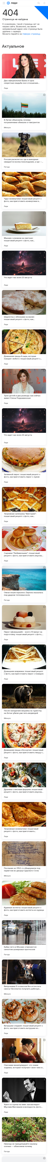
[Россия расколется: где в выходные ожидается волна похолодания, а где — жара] (24, 151)
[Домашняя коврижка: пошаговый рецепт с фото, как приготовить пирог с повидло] (24, 663)
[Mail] (8, 3)
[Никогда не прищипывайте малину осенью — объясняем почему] (24, 1135)
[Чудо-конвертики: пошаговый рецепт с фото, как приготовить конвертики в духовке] (24, 190)
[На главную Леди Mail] (13, 3)
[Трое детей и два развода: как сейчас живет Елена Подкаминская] (24, 387)
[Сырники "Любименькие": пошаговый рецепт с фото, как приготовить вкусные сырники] (24, 544)
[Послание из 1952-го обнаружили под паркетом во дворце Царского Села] (24, 859)
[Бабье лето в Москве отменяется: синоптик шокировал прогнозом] (24, 938)
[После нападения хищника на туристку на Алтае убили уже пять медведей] (24, 702)
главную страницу (31, 34)
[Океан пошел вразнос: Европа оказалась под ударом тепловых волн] (24, 584)
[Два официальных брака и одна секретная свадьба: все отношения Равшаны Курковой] (24, 72)
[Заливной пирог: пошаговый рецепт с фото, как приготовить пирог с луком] (24, 466)
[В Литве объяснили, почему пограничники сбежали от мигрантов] (24, 111)
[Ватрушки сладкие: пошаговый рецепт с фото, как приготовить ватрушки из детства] (24, 1017)
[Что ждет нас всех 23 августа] (24, 269)
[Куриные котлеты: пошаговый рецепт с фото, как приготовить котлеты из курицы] (24, 899)
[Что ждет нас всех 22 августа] (24, 426)
